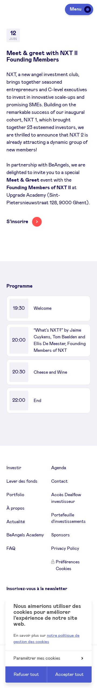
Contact (59, 481)
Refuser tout (26, 674)
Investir (13, 468)
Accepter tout (69, 674)
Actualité (15, 522)
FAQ (10, 548)
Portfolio (15, 495)
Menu (75, 9)
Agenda (58, 468)
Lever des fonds (21, 481)
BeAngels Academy (25, 535)
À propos (15, 508)
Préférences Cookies (68, 565)
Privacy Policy (65, 548)
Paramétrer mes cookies (36, 658)
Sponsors (60, 535)
